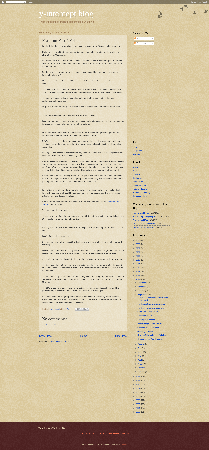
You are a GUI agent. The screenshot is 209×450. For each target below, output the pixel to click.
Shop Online (138, 182)
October (141, 291)
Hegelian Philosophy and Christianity (152, 335)
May (140, 356)
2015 (138, 272)
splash (135, 167)
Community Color (140, 196)
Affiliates (136, 154)
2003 (138, 412)
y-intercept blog (66, 13)
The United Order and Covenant (150, 308)
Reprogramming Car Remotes (149, 339)
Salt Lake (125, 433)
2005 (138, 404)
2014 (138, 276)
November (142, 287)
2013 (138, 280)
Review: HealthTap (140, 220)
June (140, 352)
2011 (138, 381)
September (143, 295)
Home (83, 336)
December (142, 283)
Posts (139, 38)
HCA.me (83, 433)
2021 (138, 248)
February (142, 368)
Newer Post (45, 336)
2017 (138, 264)
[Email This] (76, 309)
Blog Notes (137, 151)
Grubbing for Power (145, 331)
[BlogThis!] (79, 309)
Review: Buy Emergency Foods (146, 216)
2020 (138, 252)
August (141, 344)
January (141, 372)
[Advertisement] (141, 92)
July (140, 348)
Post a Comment (53, 324)
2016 (138, 268)
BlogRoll (136, 174)
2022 (138, 244)
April (140, 360)
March (141, 364)
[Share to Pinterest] (87, 309)
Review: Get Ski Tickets (143, 227)
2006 (138, 400)
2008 (138, 392)
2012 (138, 377)
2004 (138, 408)
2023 (138, 240)
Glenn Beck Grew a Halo (147, 312)
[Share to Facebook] (84, 309)
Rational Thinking (140, 189)
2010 (138, 385)
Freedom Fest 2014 (145, 316)
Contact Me (137, 178)
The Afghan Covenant (146, 320)
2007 (138, 396)
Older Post (121, 336)
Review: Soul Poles (141, 213)
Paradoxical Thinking (141, 192)
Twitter (135, 171)
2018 (138, 260)
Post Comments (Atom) (60, 342)
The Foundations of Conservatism (151, 304)
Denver (102, 433)
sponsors (93, 433)
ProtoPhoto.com (139, 185)
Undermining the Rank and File (150, 323)
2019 (138, 256)
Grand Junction (113, 433)
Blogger (124, 444)
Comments (141, 43)
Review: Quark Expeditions (144, 224)
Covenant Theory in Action (148, 327)
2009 (138, 388)
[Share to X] (82, 309)
